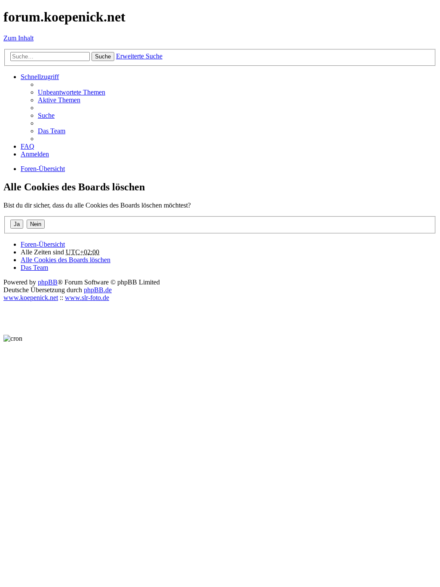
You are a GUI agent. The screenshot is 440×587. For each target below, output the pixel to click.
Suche (103, 56)
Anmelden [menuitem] (35, 154)
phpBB (48, 282)
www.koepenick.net (30, 297)
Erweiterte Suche (139, 56)
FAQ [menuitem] (27, 146)
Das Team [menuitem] (51, 131)
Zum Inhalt (18, 38)
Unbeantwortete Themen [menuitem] (71, 92)
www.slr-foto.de (87, 297)
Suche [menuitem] (46, 115)
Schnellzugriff (40, 76)
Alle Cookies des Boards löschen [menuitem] (65, 259)
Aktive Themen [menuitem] (59, 100)
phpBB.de (98, 290)
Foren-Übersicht (43, 244)
